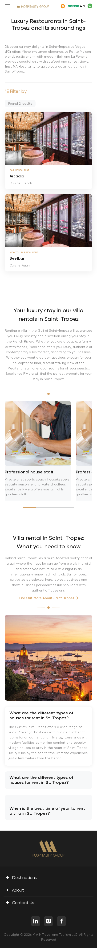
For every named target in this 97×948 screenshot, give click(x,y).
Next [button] (86, 138)
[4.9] (70, 6)
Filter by (18, 91)
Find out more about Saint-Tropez (46, 598)
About (15, 889)
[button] (4, 159)
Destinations (21, 877)
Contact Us (20, 902)
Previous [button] (11, 138)
